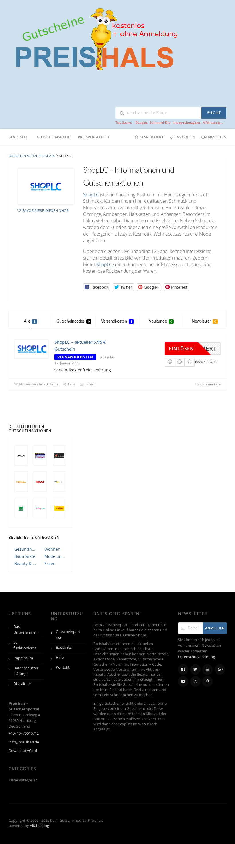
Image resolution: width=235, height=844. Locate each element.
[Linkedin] (207, 669)
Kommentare (210, 384)
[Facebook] (183, 669)
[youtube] (183, 681)
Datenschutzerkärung (196, 656)
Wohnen (52, 549)
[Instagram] (195, 681)
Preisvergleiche (94, 137)
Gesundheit (25, 549)
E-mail (89, 384)
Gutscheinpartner (68, 634)
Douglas (141, 122)
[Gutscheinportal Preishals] (95, 38)
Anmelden (215, 137)
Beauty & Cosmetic (25, 563)
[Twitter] (195, 669)
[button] (96, 287)
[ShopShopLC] (46, 186)
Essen (50, 563)
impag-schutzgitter (187, 122)
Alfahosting (211, 122)
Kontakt (63, 667)
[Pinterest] (207, 681)
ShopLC (91, 195)
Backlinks (64, 647)
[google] (220, 669)
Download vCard (23, 750)
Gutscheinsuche (53, 137)
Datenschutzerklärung (25, 671)
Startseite (19, 137)
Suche (214, 113)
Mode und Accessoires (55, 556)
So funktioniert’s (24, 645)
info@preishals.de (24, 742)
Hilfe (60, 657)
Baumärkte (24, 556)
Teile (71, 384)
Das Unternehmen (25, 629)
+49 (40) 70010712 (24, 733)
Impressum (23, 658)
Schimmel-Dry (160, 122)
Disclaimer (22, 683)
